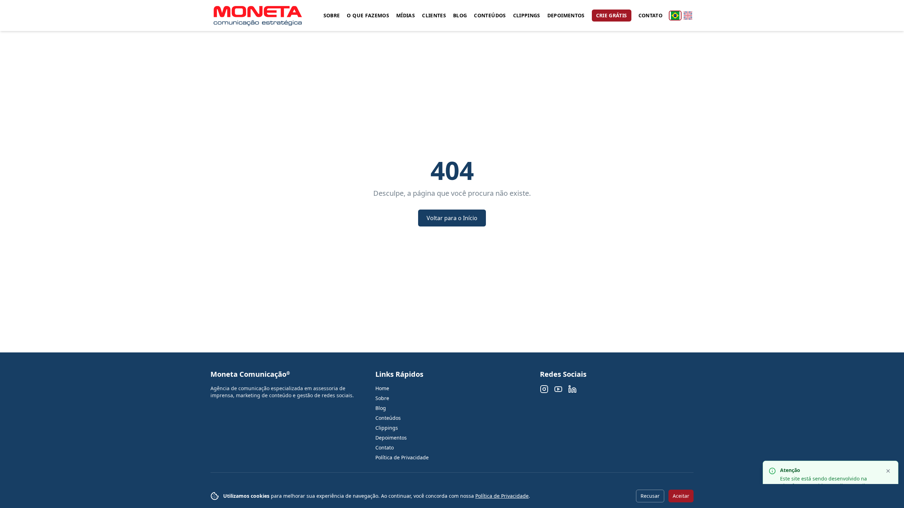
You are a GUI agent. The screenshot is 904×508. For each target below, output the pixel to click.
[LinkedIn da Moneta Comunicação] (572, 389)
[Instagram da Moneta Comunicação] (544, 389)
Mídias (405, 15)
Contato (650, 15)
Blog (460, 15)
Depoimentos (566, 15)
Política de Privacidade (502, 495)
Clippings (526, 15)
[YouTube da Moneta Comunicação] (558, 389)
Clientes (434, 15)
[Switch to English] (688, 15)
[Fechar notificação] (888, 471)
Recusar (650, 495)
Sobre (331, 15)
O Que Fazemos (368, 15)
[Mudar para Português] (675, 15)
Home (382, 388)
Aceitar (681, 495)
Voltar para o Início (452, 218)
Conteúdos (490, 15)
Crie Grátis (611, 15)
